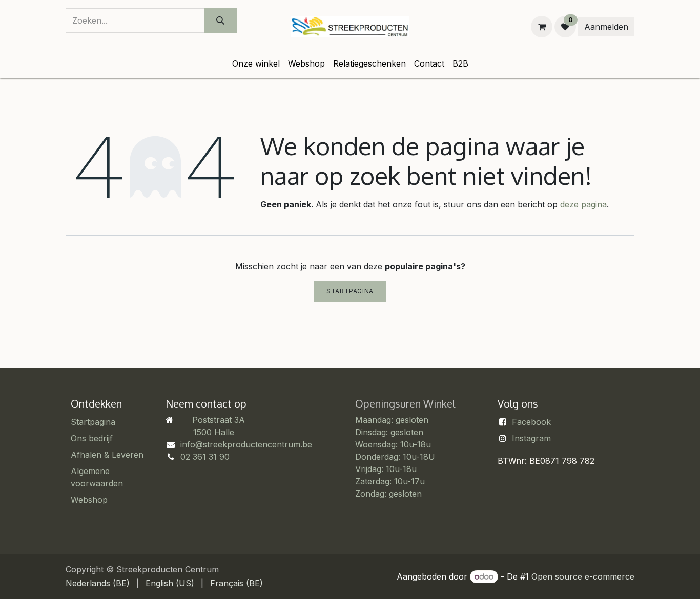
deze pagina (583, 204)
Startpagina (350, 291)
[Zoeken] (220, 20)
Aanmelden (606, 27)
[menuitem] (256, 63)
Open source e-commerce (582, 576)
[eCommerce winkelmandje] (541, 26)
